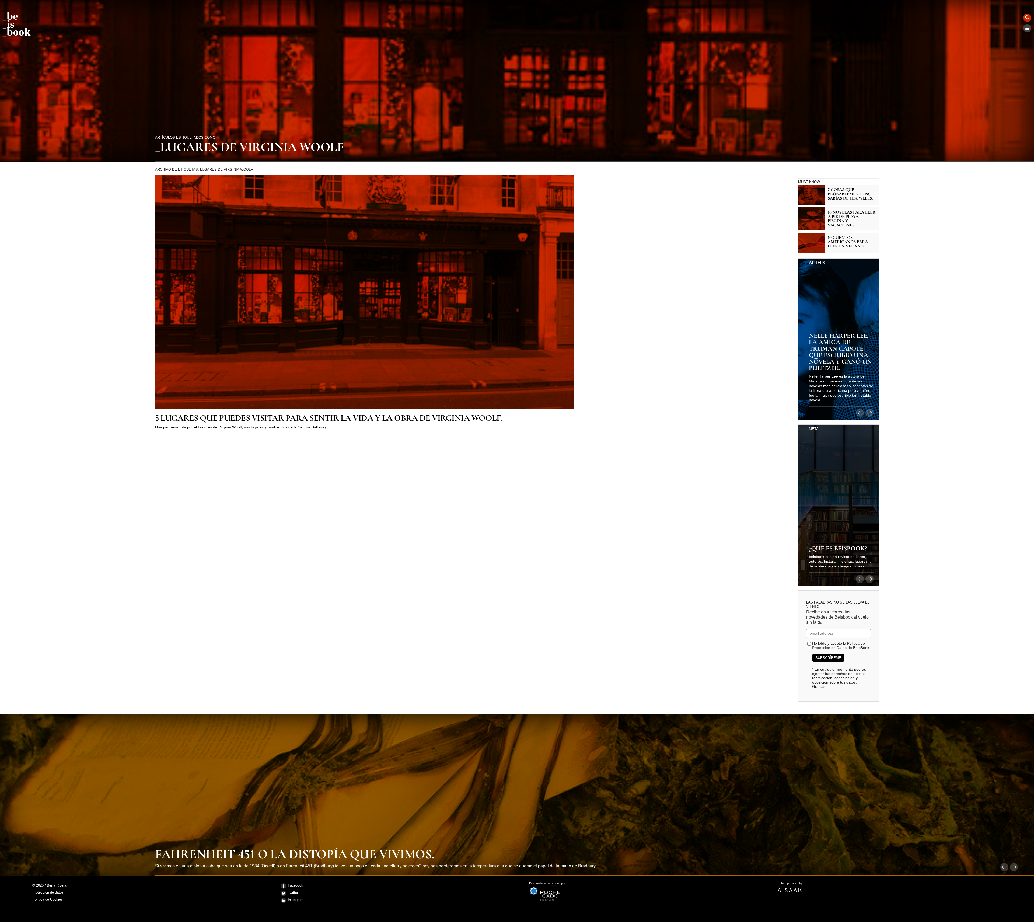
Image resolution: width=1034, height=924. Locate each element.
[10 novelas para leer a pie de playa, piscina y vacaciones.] (811, 218)
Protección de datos (48, 892)
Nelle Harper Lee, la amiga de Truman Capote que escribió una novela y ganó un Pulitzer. (840, 352)
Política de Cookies (47, 899)
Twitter (293, 893)
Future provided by (790, 884)
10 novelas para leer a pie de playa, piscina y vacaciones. (851, 219)
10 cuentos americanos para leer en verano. (848, 242)
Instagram (295, 900)
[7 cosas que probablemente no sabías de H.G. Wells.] (811, 195)
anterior (860, 413)
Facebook (295, 885)
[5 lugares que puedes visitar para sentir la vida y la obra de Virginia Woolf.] (364, 292)
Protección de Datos (829, 648)
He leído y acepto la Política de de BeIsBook (840, 645)
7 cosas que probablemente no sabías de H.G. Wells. (850, 194)
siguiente (869, 413)
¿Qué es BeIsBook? (838, 548)
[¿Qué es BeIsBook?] (838, 505)
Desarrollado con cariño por (547, 884)
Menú (1027, 28)
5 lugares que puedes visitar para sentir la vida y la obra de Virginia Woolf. (328, 418)
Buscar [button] (1027, 18)
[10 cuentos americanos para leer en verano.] (811, 243)
